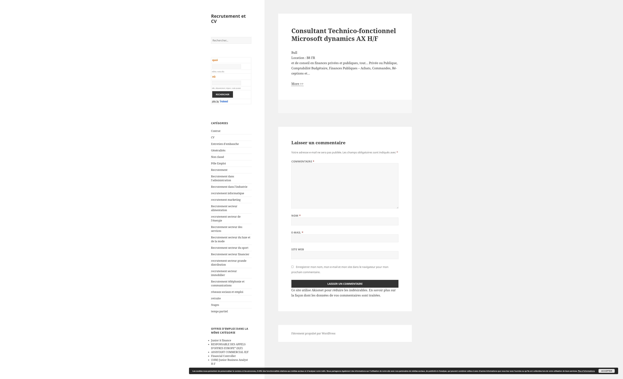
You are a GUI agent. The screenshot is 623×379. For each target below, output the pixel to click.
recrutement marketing (226, 200)
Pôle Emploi (218, 163)
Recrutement (219, 170)
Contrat (215, 131)
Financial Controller (223, 356)
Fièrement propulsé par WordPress (313, 333)
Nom (296, 215)
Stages (215, 305)
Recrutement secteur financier (230, 254)
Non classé (217, 157)
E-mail (297, 232)
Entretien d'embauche (225, 144)
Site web (297, 249)
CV (212, 137)
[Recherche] (224, 101)
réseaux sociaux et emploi (227, 292)
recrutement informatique (227, 193)
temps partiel (219, 311)
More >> (297, 84)
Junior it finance (221, 340)
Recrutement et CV (228, 18)
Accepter (606, 370)
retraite (216, 298)
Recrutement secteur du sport (229, 248)
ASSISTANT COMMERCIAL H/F (230, 352)
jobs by (215, 101)
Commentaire (302, 161)
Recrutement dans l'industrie (229, 187)
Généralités (218, 150)
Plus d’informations (586, 371)
